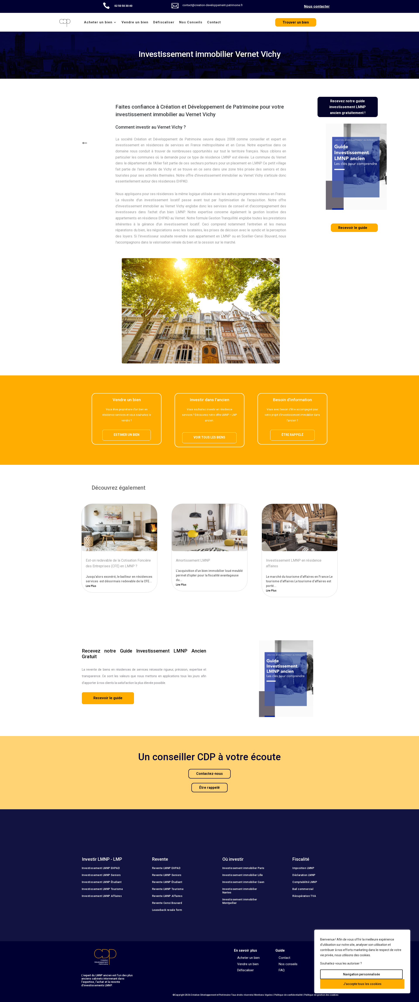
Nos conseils (288, 964)
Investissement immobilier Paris (243, 868)
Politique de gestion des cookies (321, 995)
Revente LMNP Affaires (167, 896)
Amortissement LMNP (193, 560)
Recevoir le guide (352, 228)
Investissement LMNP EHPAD (101, 868)
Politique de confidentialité (288, 995)
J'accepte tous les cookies (362, 984)
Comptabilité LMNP (304, 882)
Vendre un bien (135, 22)
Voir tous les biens (209, 437)
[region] (362, 961)
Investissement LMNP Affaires (102, 896)
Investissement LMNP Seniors (101, 875)
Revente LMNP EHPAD (166, 868)
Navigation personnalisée (361, 974)
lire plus (91, 586)
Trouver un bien (296, 22)
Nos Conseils (190, 22)
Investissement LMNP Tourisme (102, 889)
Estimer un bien (126, 434)
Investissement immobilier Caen (243, 882)
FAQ (282, 970)
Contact (214, 22)
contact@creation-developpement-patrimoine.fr (212, 5)
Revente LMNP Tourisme (168, 889)
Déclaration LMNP (303, 875)
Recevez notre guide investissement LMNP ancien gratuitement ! (347, 107)
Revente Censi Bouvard (167, 903)
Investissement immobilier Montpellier (239, 901)
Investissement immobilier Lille (242, 875)
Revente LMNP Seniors (167, 875)
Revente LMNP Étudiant (167, 882)
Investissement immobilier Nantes (239, 891)
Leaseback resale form (167, 910)
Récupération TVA (304, 896)
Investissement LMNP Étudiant (102, 882)
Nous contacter (317, 6)
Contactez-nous (209, 774)
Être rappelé (292, 434)
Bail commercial (302, 889)
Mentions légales (263, 995)
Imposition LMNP (303, 868)
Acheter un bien (98, 22)
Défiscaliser (163, 22)
